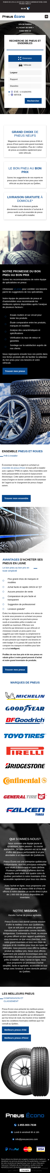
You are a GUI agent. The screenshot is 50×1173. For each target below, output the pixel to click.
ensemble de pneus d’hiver (13, 468)
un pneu (18, 289)
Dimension (27, 58)
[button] (46, 16)
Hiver (17, 95)
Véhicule (27, 65)
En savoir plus (36, 1167)
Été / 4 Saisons (22, 92)
